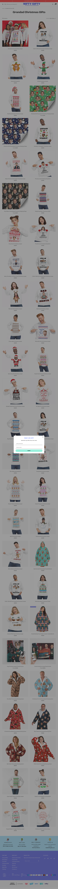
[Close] (43, 437)
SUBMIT (29, 450)
